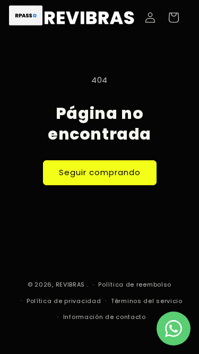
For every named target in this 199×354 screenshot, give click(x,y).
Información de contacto (104, 317)
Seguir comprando (100, 172)
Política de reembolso (134, 284)
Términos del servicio (147, 301)
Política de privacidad (64, 301)
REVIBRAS (70, 284)
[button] (173, 17)
